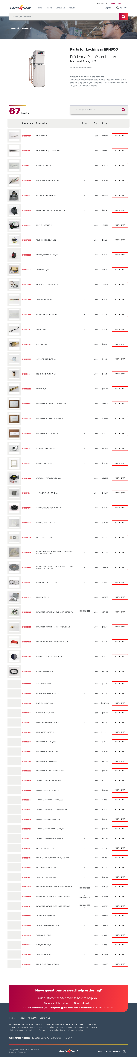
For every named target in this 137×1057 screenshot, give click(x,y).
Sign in (108, 7)
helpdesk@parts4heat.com (64, 1007)
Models (21, 1017)
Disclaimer (12, 1052)
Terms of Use (22, 1052)
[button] (13, 68)
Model (15, 28)
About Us (32, 1017)
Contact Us (45, 1017)
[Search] (123, 16)
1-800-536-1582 (101, 3)
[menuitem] (39, 7)
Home (12, 1017)
